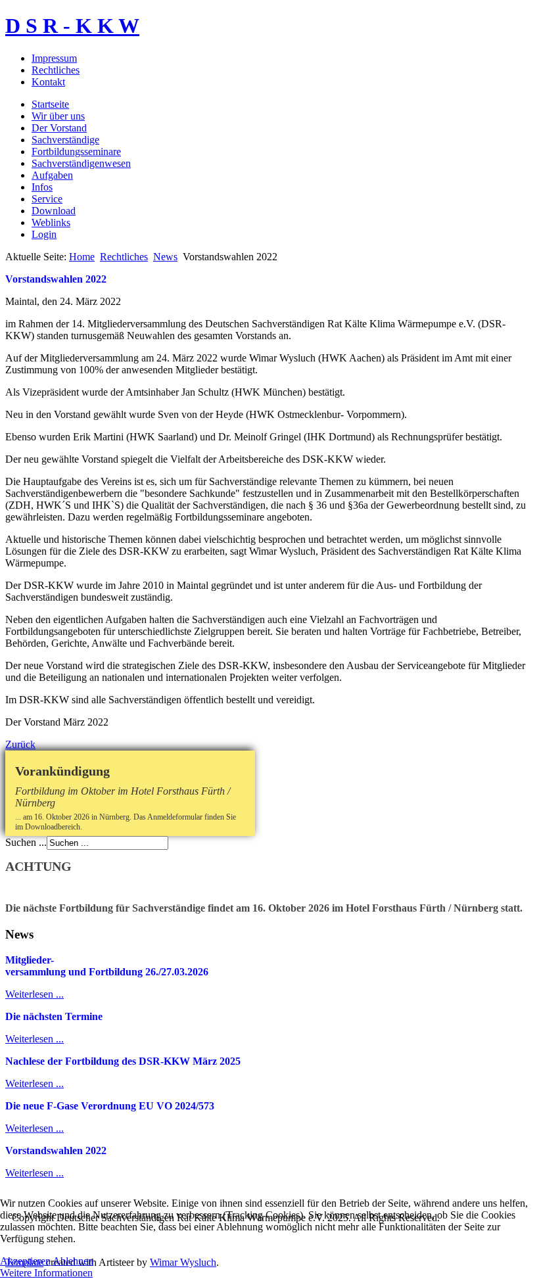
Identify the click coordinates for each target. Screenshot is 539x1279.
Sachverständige (65, 139)
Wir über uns (58, 116)
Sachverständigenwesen (81, 163)
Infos (42, 187)
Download (54, 210)
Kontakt (48, 81)
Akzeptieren (25, 1261)
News (165, 256)
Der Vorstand (59, 127)
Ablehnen (73, 1261)
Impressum (54, 58)
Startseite (50, 104)
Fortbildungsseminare (76, 151)
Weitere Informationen (46, 1272)
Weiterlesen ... (34, 994)
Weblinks (51, 222)
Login (44, 234)
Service (47, 198)
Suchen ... (26, 842)
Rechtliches (56, 70)
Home (82, 256)
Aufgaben (52, 175)
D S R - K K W (72, 25)
